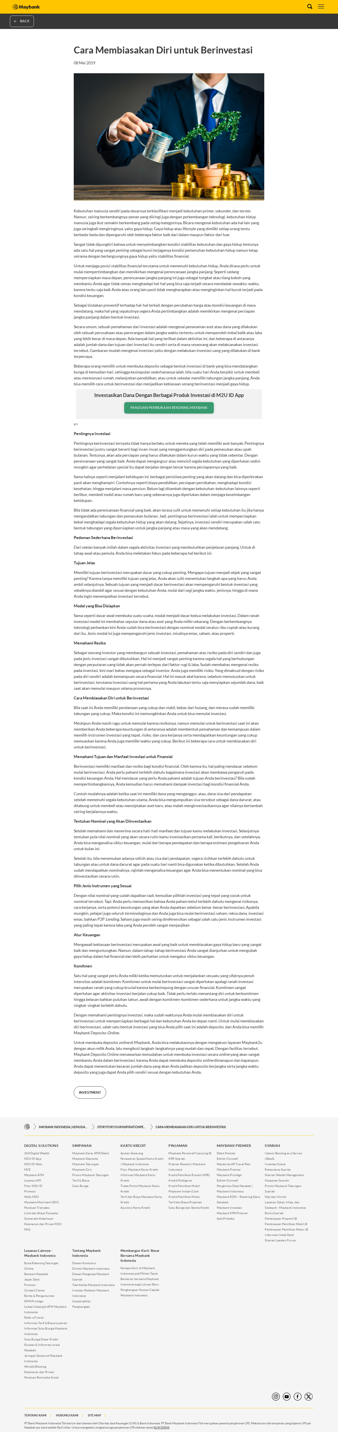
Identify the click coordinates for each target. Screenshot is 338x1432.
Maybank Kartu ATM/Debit (90, 1153)
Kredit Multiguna (180, 1180)
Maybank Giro (82, 1169)
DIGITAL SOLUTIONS (41, 1146)
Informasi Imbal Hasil (279, 1234)
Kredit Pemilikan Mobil (184, 1185)
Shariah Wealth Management (284, 1175)
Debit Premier (226, 1153)
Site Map (94, 1415)
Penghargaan (81, 1306)
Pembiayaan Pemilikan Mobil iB (286, 1224)
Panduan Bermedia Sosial (41, 1377)
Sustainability (81, 1301)
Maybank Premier (229, 1169)
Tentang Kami (35, 1415)
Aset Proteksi (226, 1218)
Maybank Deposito (85, 1158)
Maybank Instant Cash (184, 1191)
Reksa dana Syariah (278, 1169)
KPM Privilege (33, 1301)
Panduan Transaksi (37, 1207)
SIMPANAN (81, 1146)
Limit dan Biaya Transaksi (41, 1213)
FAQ (27, 1229)
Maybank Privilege (229, 1175)
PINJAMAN (178, 1146)
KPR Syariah (177, 1158)
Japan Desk (32, 1279)
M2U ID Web (33, 1164)
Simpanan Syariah (277, 1180)
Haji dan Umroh (275, 1196)
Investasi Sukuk (275, 1164)
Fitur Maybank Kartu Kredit (139, 1169)
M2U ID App (32, 1158)
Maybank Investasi (229, 1207)
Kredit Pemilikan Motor (184, 1196)
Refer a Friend (34, 1317)
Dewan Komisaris (84, 1263)
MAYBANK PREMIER (234, 1146)
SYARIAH (272, 1146)
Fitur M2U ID (33, 1185)
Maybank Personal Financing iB (190, 1153)
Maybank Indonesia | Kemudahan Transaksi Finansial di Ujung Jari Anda (63, 1127)
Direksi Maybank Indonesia (90, 1268)
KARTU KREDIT (133, 1146)
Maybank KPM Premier (232, 1213)
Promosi (30, 1191)
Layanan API (32, 1180)
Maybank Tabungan (85, 1164)
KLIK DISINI (161, 1427)
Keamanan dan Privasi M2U (43, 1224)
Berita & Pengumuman (39, 1295)
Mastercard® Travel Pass (234, 1164)
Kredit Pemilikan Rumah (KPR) (189, 1175)
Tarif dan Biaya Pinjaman (185, 1202)
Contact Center (34, 1290)
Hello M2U (31, 1196)
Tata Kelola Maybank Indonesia (93, 1284)
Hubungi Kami (67, 1415)
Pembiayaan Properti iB (281, 1218)
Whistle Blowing (35, 1366)
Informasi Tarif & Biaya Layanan (45, 1323)
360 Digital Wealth (36, 1153)
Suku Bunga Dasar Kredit (41, 1339)
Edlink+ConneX (227, 1158)
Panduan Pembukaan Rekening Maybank (169, 408)
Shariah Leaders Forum (280, 1240)
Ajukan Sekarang (132, 1153)
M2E (27, 1169)
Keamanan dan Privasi (39, 1372)
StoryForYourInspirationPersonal (122, 1127)
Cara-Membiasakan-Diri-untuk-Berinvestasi (191, 1127)
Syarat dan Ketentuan (38, 1218)
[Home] (27, 1127)
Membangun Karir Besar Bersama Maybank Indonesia (140, 1255)
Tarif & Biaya (80, 1180)
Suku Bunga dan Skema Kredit (189, 1207)
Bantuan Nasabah (36, 1274)
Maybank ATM (34, 1175)
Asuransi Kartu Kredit (135, 1207)
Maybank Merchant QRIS (41, 1202)
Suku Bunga (80, 1185)
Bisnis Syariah (274, 1213)
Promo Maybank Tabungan (90, 1175)
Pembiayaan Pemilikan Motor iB (286, 1229)
